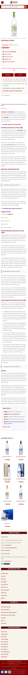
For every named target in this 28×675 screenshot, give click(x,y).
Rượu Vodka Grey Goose (21, 456)
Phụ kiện (3, 576)
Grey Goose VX (7, 523)
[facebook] (2, 672)
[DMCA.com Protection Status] (5, 563)
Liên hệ (3, 620)
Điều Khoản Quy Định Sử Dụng (8, 615)
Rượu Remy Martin (5, 651)
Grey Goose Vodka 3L (21, 501)
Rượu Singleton (4, 641)
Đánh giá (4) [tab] (4, 108)
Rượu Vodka (10, 38)
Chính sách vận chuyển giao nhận (9, 612)
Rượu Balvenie (4, 646)
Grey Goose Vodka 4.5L (15, 366)
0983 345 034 (8, 561)
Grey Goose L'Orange (15, 271)
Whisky (2, 598)
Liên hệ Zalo (8, 74)
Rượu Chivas (4, 631)
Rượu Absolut (4, 649)
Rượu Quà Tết (4, 587)
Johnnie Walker (4, 639)
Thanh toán (3, 623)
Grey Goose (23, 38)
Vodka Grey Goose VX (17, 208)
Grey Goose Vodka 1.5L (15, 185)
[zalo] (6, 672)
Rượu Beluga (4, 656)
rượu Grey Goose (11, 144)
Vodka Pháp (16, 38)
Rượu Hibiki (3, 636)
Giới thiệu (3, 618)
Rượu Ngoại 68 (22, 673)
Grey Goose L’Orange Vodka (14, 124)
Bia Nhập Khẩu (4, 573)
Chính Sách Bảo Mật (5, 607)
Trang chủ (3, 38)
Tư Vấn (20, 74)
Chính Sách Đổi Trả (5, 609)
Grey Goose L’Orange (7, 501)
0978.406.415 (8, 545)
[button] (2, 2)
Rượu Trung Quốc (5, 590)
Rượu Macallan (4, 634)
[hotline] (9, 672)
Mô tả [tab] (2, 105)
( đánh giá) (10, 45)
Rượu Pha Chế (4, 584)
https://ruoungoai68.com (14, 414)
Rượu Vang (3, 592)
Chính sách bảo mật (16, 671)
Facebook (5, 426)
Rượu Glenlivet (4, 644)
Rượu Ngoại (4, 581)
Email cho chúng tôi (5, 550)
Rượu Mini (3, 579)
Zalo (9, 426)
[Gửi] (25, 6)
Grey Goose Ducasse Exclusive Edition (7, 479)
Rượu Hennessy (4, 654)
